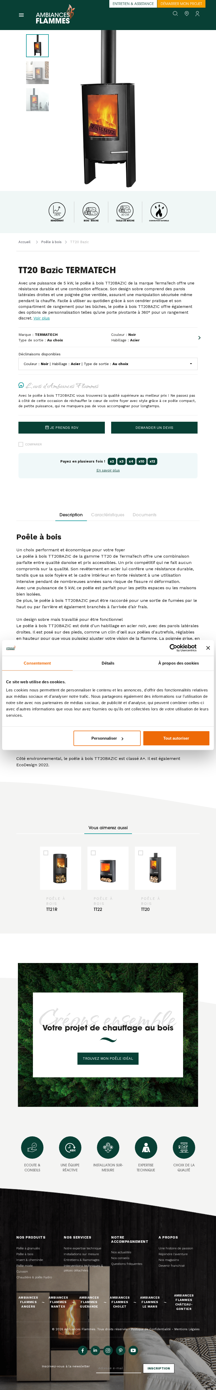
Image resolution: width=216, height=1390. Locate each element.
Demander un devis (154, 428)
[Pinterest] (120, 1350)
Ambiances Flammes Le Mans (150, 1302)
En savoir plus (108, 470)
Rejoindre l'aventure (173, 1254)
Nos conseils (120, 1258)
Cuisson (22, 1271)
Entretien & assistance (133, 4)
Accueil (24, 242)
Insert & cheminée (29, 1260)
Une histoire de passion (176, 1248)
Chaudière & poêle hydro (34, 1277)
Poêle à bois (51, 242)
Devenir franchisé (172, 1266)
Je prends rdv (64, 428)
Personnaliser (104, 738)
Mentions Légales (187, 1329)
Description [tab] (71, 515)
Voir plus (41, 318)
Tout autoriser (176, 738)
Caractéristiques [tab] (107, 515)
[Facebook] (82, 1350)
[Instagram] (108, 1350)
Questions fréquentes (126, 1264)
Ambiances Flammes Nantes (58, 1302)
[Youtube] (133, 1350)
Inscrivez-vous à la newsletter (66, 1366)
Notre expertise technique (82, 1248)
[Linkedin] (95, 1350)
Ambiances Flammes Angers (28, 1302)
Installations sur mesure (81, 1254)
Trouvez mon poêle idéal (108, 1058)
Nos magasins (169, 1260)
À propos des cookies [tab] (178, 663)
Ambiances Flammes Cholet (120, 1302)
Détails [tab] (108, 663)
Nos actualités (121, 1252)
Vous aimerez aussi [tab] (108, 828)
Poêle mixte (24, 1266)
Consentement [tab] (37, 663)
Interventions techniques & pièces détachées (83, 1268)
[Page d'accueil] (56, 15)
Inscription (159, 1368)
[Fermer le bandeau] (208, 648)
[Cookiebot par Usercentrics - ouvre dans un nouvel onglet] (173, 648)
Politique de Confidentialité (151, 1329)
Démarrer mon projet (181, 4)
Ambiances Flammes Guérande (89, 1302)
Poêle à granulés (28, 1248)
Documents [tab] (144, 515)
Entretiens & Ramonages (81, 1260)
